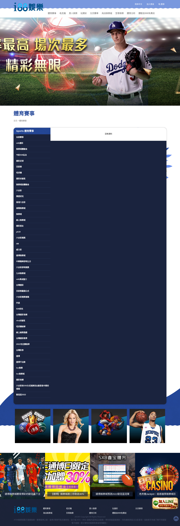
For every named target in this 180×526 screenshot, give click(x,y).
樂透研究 (20, 196)
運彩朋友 (20, 226)
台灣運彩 (20, 285)
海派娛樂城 (107, 13)
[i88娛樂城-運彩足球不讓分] (90, 61)
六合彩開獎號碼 (22, 297)
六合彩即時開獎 (22, 267)
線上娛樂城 (20, 220)
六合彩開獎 (20, 238)
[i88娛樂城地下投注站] (29, 7)
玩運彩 (84, 13)
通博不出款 (20, 362)
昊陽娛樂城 (20, 208)
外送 (18, 303)
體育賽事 (52, 13)
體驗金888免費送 (146, 13)
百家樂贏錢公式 (22, 291)
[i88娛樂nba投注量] (147, 426)
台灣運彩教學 (21, 338)
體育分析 (131, 13)
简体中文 (138, 4)
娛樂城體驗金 (21, 149)
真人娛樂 (73, 13)
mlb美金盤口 (21, 279)
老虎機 (62, 13)
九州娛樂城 (20, 273)
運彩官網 (20, 380)
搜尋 (162, 4)
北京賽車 (94, 13)
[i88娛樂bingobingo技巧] (32, 426)
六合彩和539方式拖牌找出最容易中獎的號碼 (32, 387)
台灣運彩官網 (21, 315)
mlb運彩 (19, 143)
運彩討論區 (20, 178)
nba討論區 (20, 320)
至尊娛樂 (119, 13)
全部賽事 (20, 137)
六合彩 (19, 190)
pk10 (18, 232)
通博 (18, 356)
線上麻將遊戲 (21, 332)
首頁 (15, 121)
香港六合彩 (20, 202)
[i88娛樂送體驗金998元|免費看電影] (109, 426)
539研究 (19, 309)
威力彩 (19, 250)
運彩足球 (20, 161)
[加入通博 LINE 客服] (165, 503)
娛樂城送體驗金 (22, 184)
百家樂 (19, 167)
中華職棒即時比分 (23, 261)
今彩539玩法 (21, 155)
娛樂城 (19, 214)
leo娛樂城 (20, 374)
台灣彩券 (20, 350)
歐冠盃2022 (21, 395)
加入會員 (150, 4)
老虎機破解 (20, 326)
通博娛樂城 (20, 255)
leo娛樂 (19, 368)
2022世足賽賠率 (23, 344)
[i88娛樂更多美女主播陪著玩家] (71, 426)
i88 (17, 244)
